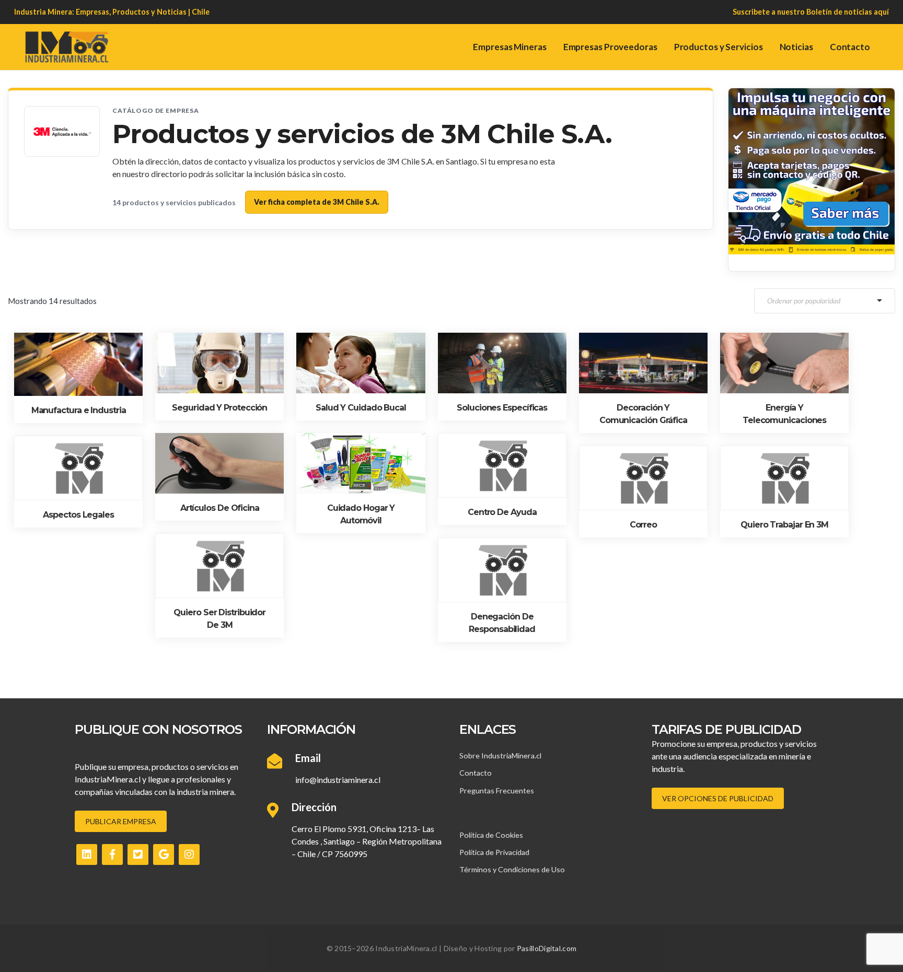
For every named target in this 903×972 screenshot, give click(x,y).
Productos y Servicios (718, 46)
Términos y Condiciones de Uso (512, 869)
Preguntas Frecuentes (496, 790)
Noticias (796, 46)
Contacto (850, 46)
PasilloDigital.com (546, 948)
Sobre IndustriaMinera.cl (500, 755)
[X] (138, 854)
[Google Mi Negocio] (163, 854)
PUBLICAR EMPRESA (120, 821)
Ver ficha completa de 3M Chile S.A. (316, 201)
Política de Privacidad (494, 852)
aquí (881, 11)
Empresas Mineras (509, 46)
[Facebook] (112, 854)
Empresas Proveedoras (610, 46)
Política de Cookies (491, 834)
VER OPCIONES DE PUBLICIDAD (717, 798)
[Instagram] (189, 854)
